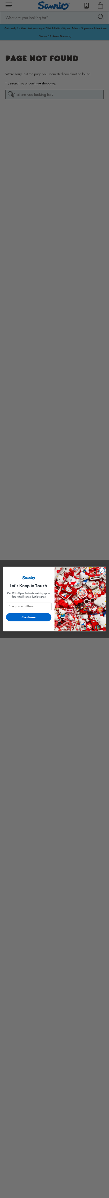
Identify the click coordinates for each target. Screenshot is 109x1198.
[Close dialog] (102, 570)
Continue (28, 617)
